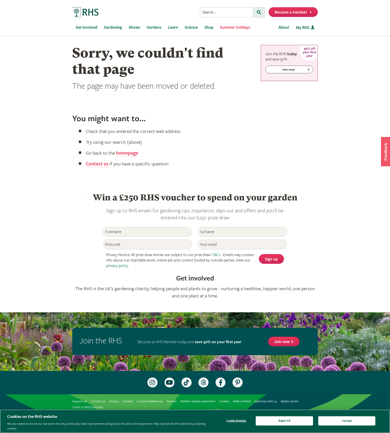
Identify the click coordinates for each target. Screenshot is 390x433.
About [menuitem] (284, 27)
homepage (127, 153)
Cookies (127, 401)
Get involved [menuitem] (86, 27)
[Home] (85, 13)
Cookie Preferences (150, 401)
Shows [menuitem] (134, 27)
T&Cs (216, 254)
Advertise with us (265, 401)
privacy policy (117, 265)
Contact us (97, 164)
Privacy (114, 401)
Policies (172, 401)
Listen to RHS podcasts (87, 407)
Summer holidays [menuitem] (235, 27)
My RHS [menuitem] (302, 27)
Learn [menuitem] (173, 27)
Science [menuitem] (191, 27)
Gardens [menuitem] (154, 27)
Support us (79, 401)
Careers (224, 401)
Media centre (289, 401)
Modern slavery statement (197, 401)
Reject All (284, 421)
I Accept (347, 421)
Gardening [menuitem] (113, 27)
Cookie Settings (236, 421)
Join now (282, 341)
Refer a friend (242, 401)
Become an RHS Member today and (189, 342)
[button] (385, 151)
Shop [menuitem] (209, 27)
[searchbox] (226, 12)
